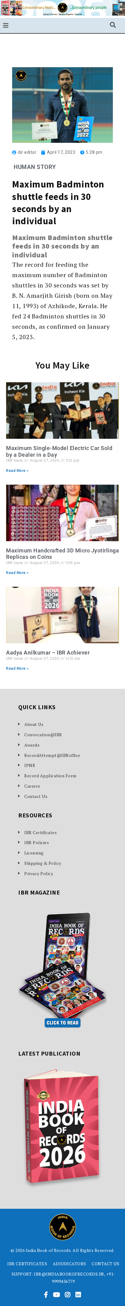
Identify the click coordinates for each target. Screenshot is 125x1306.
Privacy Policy (38, 873)
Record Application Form (50, 775)
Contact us (105, 1263)
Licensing (34, 853)
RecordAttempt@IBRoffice (52, 755)
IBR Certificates (40, 832)
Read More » (17, 471)
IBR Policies (36, 842)
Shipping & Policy (42, 863)
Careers (32, 786)
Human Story (35, 166)
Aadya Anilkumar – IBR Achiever (48, 652)
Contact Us (35, 796)
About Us (33, 724)
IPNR (29, 765)
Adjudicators (69, 1263)
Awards (31, 745)
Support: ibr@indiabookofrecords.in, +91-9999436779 (63, 1277)
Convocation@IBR (43, 734)
